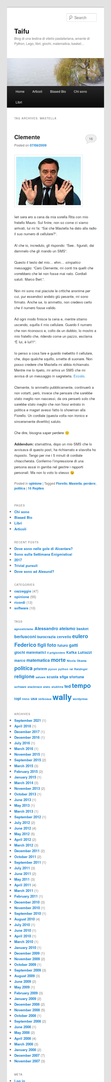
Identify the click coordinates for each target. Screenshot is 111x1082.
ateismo (67, 628)
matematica (38, 660)
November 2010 (27, 907)
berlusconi (25, 636)
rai (71, 669)
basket (83, 628)
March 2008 (23, 1044)
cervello (64, 636)
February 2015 (26, 771)
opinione (35, 483)
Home (20, 91)
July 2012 (22, 822)
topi (17, 698)
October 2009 (25, 964)
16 (91, 138)
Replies (36, 488)
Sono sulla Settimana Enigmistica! (43, 554)
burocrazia (46, 636)
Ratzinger (81, 669)
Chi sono (80, 91)
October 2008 (25, 1015)
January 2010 (25, 947)
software (21, 607)
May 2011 (22, 879)
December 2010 (27, 902)
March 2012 (23, 845)
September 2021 (27, 720)
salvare (41, 677)
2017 (18, 559)
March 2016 (23, 748)
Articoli (37, 91)
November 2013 (27, 788)
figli (41, 644)
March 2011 (23, 890)
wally (62, 696)
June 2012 (22, 828)
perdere (90, 483)
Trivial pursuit (25, 565)
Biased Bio (58, 91)
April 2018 (22, 726)
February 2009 (26, 992)
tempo (81, 685)
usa (34, 698)
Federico (25, 644)
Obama (81, 661)
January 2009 (25, 998)
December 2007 (27, 1055)
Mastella (75, 483)
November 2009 (27, 958)
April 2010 (22, 935)
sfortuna (76, 676)
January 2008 (25, 1049)
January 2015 (25, 777)
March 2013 (23, 811)
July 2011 (22, 867)
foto (51, 644)
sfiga (64, 676)
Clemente (27, 137)
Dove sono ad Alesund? (34, 571)
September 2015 (27, 759)
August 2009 (24, 975)
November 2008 (27, 1009)
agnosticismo (23, 629)
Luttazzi (85, 652)
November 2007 (27, 1060)
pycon (52, 669)
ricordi (19, 602)
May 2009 (22, 987)
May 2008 (22, 1032)
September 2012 (27, 816)
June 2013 (22, 799)
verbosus (44, 699)
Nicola (71, 661)
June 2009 (22, 981)
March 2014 (23, 782)
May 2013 (22, 805)
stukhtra (57, 687)
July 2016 (22, 742)
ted (67, 686)
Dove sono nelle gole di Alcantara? (43, 548)
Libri (19, 102)
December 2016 (27, 737)
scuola (52, 676)
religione (24, 676)
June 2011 (22, 873)
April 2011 (22, 884)
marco (19, 660)
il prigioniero (56, 653)
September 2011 (27, 862)
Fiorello (61, 483)
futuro (62, 645)
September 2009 (27, 970)
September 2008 (27, 1021)
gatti (73, 645)
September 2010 (27, 913)
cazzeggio (22, 591)
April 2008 (22, 1038)
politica (19, 488)
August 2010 (24, 919)
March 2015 (23, 765)
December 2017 (27, 731)
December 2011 (27, 850)
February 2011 (26, 896)
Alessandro (46, 628)
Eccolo (79, 375)
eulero (80, 636)
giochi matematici (30, 652)
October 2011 (25, 856)
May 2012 (22, 833)
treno (26, 699)
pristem (40, 668)
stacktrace (34, 687)
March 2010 (23, 941)
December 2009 (27, 953)
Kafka (71, 652)
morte (58, 659)
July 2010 (22, 924)
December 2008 (27, 1004)
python (63, 669)
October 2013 (25, 794)
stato (46, 687)
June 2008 (22, 1026)
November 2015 (27, 754)
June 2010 (22, 930)
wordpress (80, 699)
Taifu (21, 30)
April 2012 (22, 839)
